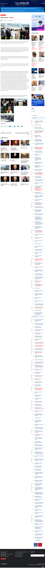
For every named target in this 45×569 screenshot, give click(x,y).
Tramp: (39, 346)
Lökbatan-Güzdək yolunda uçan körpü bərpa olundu (39, 517)
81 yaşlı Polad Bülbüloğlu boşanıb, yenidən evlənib (41, 60)
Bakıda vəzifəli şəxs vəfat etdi (38, 238)
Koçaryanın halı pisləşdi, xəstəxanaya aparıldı (41, 88)
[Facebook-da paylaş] (6, 126)
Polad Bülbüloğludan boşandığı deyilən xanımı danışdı (34, 45)
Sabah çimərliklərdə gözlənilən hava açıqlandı (38, 442)
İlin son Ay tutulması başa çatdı (38, 241)
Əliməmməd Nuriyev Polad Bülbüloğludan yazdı (39, 163)
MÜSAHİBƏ (31, 8)
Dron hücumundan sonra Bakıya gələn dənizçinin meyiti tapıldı (38, 227)
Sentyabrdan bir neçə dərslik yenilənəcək (39, 524)
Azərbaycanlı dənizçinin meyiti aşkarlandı (38, 333)
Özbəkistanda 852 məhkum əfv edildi (39, 513)
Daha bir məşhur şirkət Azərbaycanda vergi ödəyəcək (38, 421)
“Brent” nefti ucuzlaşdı (38, 310)
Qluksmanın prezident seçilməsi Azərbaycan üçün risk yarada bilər (39, 453)
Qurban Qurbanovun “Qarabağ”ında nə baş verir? (39, 193)
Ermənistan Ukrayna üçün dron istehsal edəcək (38, 466)
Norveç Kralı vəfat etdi (38, 243)
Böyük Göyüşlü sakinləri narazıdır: (39, 231)
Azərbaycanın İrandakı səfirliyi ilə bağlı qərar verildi (39, 128)
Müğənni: (39, 389)
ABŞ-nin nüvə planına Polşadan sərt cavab (38, 327)
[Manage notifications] (43, 567)
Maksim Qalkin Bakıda (38, 339)
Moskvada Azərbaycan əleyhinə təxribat (39, 431)
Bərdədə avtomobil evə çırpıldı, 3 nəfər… (38, 373)
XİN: (39, 259)
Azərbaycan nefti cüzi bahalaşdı (38, 298)
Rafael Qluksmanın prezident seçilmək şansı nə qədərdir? (39, 460)
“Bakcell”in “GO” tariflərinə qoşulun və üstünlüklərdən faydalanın (39, 196)
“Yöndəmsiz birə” (4, 160)
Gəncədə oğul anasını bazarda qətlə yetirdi (38, 177)
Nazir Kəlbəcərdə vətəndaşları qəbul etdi (38, 136)
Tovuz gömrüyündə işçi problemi (39, 173)
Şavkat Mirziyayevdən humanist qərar (38, 500)
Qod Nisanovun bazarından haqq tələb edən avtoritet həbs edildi (41, 45)
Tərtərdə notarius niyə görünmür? (38, 510)
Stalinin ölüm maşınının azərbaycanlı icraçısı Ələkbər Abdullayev (39, 366)
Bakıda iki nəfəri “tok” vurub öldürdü (39, 247)
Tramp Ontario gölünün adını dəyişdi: (39, 343)
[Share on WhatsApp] (2, 126)
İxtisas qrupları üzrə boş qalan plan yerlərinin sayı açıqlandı (38, 506)
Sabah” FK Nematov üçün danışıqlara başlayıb (39, 207)
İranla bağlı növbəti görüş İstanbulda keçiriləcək (38, 336)
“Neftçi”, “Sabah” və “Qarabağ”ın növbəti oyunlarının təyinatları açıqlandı (38, 158)
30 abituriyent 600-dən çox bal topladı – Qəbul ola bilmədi (39, 449)
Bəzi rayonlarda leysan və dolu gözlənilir (38, 200)
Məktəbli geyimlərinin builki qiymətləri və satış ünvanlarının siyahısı (39, 528)
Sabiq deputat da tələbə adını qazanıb (39, 235)
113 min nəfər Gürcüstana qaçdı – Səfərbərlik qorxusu (39, 152)
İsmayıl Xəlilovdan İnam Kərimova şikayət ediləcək (41, 76)
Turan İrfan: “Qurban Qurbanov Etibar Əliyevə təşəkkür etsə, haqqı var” (38, 140)
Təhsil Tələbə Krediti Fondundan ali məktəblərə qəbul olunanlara (39, 521)
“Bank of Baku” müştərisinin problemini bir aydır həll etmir (39, 484)
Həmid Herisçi (13, 160)
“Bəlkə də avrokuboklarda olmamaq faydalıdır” (39, 188)
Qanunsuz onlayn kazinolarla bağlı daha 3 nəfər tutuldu (39, 132)
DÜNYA (19, 8)
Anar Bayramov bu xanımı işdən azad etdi (38, 376)
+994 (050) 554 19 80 (20, 553)
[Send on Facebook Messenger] (11, 126)
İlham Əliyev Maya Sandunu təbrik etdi (39, 531)
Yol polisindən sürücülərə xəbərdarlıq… (38, 402)
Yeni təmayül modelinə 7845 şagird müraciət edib (39, 534)
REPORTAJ (22, 8)
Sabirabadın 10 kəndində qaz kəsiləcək (39, 425)
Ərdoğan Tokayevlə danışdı (39, 359)
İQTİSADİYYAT (12, 8)
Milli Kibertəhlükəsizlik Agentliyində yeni (38, 405)
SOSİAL (34, 8)
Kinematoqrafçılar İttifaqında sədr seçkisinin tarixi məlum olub (39, 144)
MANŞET (2, 8)
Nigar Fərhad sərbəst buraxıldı (38, 155)
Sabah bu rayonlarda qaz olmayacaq (38, 398)
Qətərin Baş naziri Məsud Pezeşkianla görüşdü (39, 349)
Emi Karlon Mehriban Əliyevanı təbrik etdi (38, 385)
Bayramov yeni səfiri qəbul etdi (39, 369)
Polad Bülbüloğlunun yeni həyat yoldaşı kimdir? (34, 89)
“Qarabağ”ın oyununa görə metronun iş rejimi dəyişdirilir (39, 428)
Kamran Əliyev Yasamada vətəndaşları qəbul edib (38, 250)
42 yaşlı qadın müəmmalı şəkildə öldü (38, 463)
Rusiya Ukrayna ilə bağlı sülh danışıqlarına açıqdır (39, 320)
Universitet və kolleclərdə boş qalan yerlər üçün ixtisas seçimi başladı (39, 278)
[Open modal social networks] (22, 126)
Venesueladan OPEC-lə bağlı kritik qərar (39, 183)
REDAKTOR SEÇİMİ (26, 8)
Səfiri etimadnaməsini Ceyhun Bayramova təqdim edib (39, 477)
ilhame (6, 20)
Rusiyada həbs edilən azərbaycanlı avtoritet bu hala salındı (34, 62)
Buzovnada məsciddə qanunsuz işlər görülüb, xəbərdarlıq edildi (38, 210)
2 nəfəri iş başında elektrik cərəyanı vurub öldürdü (39, 180)
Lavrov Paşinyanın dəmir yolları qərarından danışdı (39, 274)
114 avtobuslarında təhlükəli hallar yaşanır (39, 122)
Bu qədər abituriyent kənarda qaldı (39, 456)
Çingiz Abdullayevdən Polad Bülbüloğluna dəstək (39, 362)
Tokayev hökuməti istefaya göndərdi (39, 267)
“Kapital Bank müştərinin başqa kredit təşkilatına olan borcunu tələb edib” (39, 488)
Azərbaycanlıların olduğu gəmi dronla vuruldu (38, 382)
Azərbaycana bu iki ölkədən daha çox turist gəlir (39, 537)
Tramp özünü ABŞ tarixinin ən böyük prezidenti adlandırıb (39, 304)
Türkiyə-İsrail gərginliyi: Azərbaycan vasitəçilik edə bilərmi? (39, 415)
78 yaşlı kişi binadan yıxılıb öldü (39, 301)
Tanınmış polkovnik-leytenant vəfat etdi (39, 330)
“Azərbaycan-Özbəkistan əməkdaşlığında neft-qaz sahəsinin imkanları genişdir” (39, 493)
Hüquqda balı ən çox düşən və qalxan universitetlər (39, 481)
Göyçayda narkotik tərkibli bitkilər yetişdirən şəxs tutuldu (39, 294)
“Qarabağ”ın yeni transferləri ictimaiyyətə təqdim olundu (39, 324)
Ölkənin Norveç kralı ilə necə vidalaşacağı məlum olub (39, 214)
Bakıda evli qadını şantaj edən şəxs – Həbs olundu (38, 445)
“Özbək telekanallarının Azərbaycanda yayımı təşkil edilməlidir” (25, 173)
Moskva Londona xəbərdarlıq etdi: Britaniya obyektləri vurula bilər (39, 473)
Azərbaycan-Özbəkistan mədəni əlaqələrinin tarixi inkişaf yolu (25, 161)
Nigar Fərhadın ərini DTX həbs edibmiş (38, 256)
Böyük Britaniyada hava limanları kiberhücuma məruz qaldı (39, 356)
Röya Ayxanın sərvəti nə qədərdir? (38, 253)
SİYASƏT (8, 8)
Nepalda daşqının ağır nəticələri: (38, 352)
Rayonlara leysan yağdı (38, 281)
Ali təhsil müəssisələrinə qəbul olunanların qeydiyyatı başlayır (39, 271)
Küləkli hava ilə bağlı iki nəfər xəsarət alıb (39, 291)
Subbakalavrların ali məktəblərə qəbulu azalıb (38, 496)
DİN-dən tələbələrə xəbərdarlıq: (39, 285)
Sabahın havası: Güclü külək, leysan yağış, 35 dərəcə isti (39, 503)
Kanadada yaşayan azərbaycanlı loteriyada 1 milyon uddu (34, 76)
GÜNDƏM (5, 8)
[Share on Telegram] (19, 126)
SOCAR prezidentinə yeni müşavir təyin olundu (38, 170)
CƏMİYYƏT (16, 8)
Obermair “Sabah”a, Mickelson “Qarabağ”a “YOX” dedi (39, 203)
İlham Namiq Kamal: (39, 307)
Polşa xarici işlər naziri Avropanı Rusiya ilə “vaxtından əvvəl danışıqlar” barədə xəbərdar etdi (39, 223)
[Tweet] (15, 126)
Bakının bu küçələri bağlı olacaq (38, 392)
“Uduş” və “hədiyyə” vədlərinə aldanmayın (39, 263)
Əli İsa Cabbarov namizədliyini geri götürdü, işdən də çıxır (15, 149)
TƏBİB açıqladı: (39, 148)
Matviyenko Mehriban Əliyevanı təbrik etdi (38, 469)
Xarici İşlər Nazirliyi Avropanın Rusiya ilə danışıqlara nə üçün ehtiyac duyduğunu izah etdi (39, 218)
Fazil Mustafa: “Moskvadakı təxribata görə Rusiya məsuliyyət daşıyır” (39, 313)
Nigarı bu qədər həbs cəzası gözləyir (39, 411)
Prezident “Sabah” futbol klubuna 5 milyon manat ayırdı (38, 438)
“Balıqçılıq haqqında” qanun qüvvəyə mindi (39, 435)
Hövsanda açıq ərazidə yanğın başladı (38, 395)
